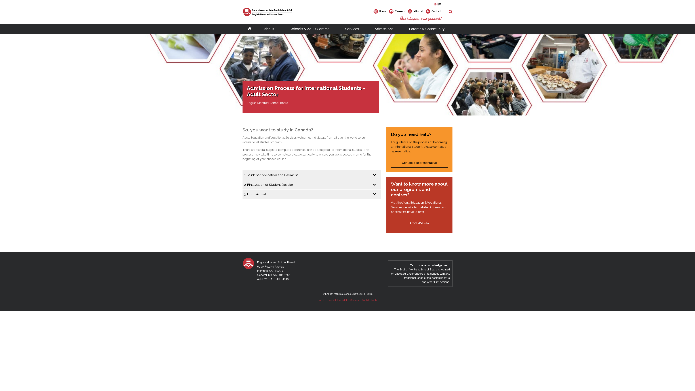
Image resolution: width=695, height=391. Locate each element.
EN (436, 4)
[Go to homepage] (249, 29)
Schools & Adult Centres (309, 29)
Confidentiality (369, 300)
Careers (354, 300)
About (269, 29)
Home (321, 300)
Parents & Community (427, 29)
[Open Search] (450, 12)
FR (439, 4)
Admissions (384, 29)
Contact (332, 300)
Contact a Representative (419, 163)
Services (352, 29)
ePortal (343, 300)
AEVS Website (419, 223)
